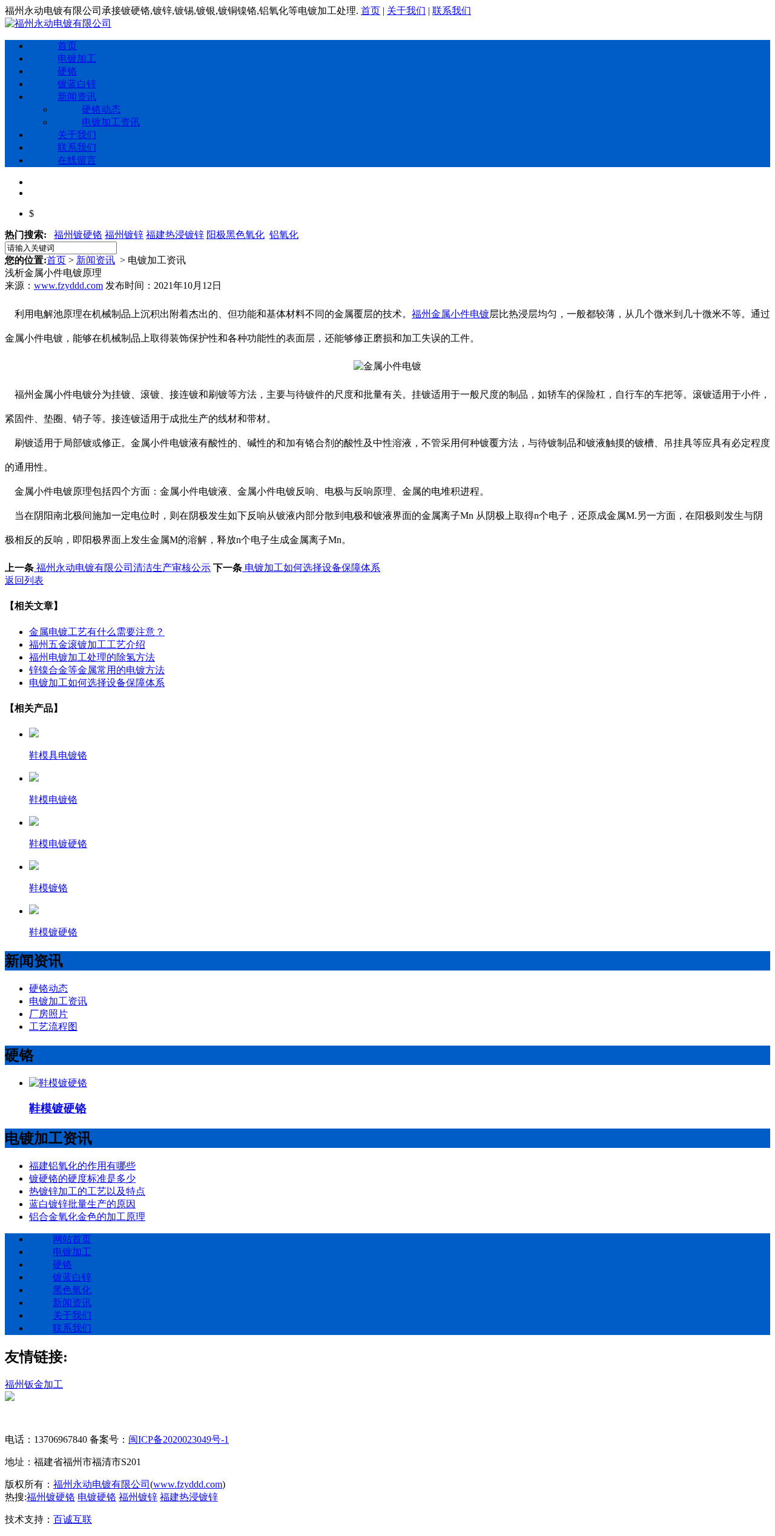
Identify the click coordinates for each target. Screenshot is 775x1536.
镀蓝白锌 (77, 84)
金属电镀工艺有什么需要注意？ (97, 632)
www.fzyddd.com (68, 285)
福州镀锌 (124, 234)
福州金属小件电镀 (450, 314)
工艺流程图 (53, 1026)
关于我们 (406, 10)
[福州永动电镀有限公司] (58, 23)
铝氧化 (283, 234)
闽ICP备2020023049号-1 (178, 1439)
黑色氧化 (72, 1290)
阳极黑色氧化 (235, 234)
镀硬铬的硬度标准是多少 (82, 1178)
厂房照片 (48, 1014)
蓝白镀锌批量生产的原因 (82, 1204)
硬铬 (67, 71)
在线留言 (77, 160)
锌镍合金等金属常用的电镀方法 (97, 670)
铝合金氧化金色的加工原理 (87, 1216)
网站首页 (72, 1239)
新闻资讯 (77, 96)
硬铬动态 (101, 109)
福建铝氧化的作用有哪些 (82, 1166)
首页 (370, 10)
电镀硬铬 (97, 1497)
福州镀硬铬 (78, 234)
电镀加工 (77, 58)
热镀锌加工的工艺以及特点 (87, 1191)
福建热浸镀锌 (175, 234)
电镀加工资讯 (111, 122)
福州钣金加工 (34, 1384)
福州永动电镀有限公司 (101, 1484)
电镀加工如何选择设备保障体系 (311, 567)
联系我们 (451, 10)
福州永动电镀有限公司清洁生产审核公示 (122, 567)
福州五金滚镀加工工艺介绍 (87, 644)
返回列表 (24, 580)
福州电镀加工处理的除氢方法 (92, 657)
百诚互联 (72, 1519)
